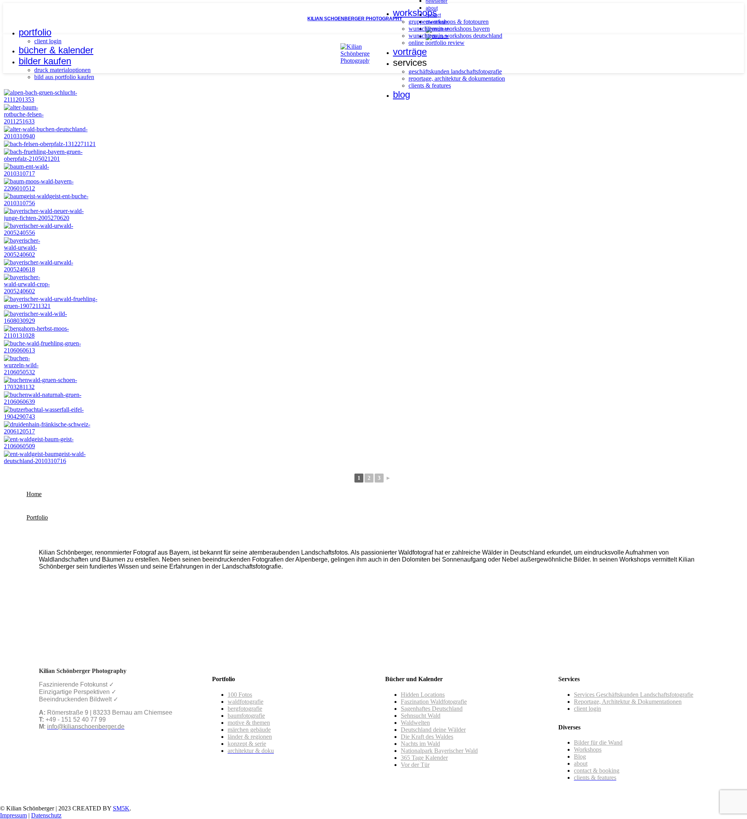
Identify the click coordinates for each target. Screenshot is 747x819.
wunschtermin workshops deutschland (455, 35)
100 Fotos (240, 694)
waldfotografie (245, 701)
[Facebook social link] (7, 19)
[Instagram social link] (25, 19)
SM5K (121, 808)
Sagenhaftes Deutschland (432, 708)
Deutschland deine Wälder (433, 729)
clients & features (430, 85)
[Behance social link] (34, 19)
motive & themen (249, 722)
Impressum (13, 815)
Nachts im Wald (420, 743)
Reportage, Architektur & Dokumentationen (628, 701)
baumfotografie (246, 715)
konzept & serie (247, 743)
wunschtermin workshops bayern (449, 28)
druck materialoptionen (62, 70)
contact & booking (596, 770)
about (580, 763)
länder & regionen (250, 736)
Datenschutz (46, 815)
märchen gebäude (249, 729)
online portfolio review (437, 42)
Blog (580, 756)
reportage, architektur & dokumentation (457, 78)
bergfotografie (245, 708)
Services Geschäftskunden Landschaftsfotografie (633, 694)
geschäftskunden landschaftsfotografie (455, 71)
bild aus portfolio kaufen (64, 77)
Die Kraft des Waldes (427, 736)
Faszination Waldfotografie (434, 701)
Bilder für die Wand (598, 742)
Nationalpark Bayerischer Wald (439, 750)
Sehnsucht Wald (420, 715)
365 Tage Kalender (424, 757)
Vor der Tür (415, 764)
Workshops (587, 749)
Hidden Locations (423, 694)
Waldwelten (415, 722)
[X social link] (16, 19)
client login (47, 41)
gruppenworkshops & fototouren (449, 21)
